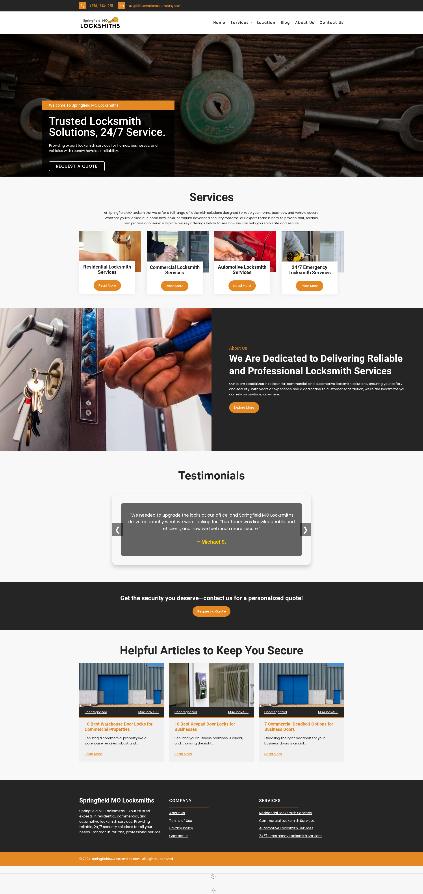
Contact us (178, 835)
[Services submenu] (251, 23)
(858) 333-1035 (101, 6)
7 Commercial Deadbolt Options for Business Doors (298, 726)
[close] (213, 876)
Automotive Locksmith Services (286, 828)
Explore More (244, 407)
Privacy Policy (181, 828)
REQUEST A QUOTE (77, 166)
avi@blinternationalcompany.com (155, 6)
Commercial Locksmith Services (287, 820)
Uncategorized (96, 712)
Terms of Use (180, 820)
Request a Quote (211, 611)
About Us (177, 812)
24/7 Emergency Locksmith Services (290, 835)
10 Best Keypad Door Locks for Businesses (204, 726)
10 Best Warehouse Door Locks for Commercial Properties (118, 726)
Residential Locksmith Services (285, 812)
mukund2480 (148, 712)
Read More (107, 285)
